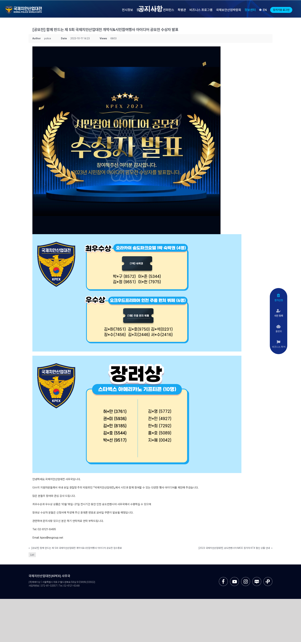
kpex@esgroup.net (51, 537)
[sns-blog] (256, 578)
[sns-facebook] (223, 578)
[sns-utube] (234, 578)
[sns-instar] (245, 578)
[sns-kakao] (267, 578)
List (32, 554)
